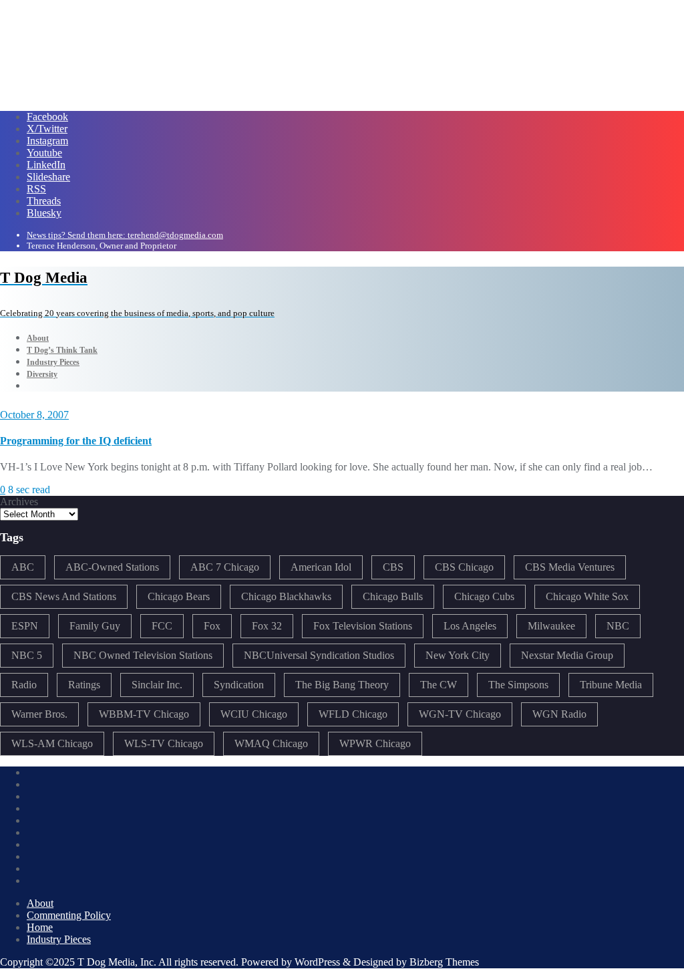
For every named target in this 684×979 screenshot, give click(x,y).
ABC (22, 567)
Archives (19, 501)
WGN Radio (559, 714)
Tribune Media (611, 684)
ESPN (24, 626)
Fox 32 (267, 626)
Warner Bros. (39, 714)
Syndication (239, 684)
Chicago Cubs (484, 596)
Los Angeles (470, 626)
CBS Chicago (464, 567)
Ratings (84, 684)
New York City (457, 655)
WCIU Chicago (253, 714)
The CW (438, 684)
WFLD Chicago (353, 714)
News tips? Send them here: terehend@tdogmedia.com (125, 235)
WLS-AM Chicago (52, 743)
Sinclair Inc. (157, 684)
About (40, 903)
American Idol (321, 567)
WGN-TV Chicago (460, 714)
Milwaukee (551, 626)
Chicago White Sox (587, 596)
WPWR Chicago (375, 743)
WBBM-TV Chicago (144, 714)
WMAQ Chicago (271, 743)
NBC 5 (26, 655)
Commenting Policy (69, 915)
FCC (162, 626)
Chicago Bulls (393, 596)
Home (40, 927)
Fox (212, 626)
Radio (24, 684)
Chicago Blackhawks (286, 596)
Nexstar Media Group (567, 655)
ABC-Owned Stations (112, 567)
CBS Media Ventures (570, 567)
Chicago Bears (179, 596)
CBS (393, 567)
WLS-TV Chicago (163, 743)
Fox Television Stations (362, 626)
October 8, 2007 (34, 414)
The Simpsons (518, 684)
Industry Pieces (59, 939)
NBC (618, 626)
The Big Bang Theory (342, 684)
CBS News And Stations (63, 596)
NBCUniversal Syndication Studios (319, 655)
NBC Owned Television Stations (142, 655)
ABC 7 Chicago (224, 567)
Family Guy (94, 626)
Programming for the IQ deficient (76, 440)
